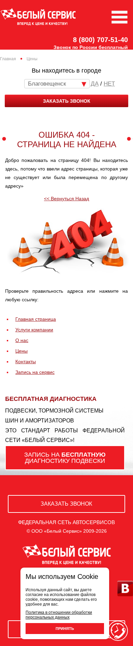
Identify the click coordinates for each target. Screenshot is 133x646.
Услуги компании (34, 329)
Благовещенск (47, 83)
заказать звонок (66, 101)
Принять (65, 628)
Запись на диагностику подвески (65, 457)
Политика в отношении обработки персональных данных (59, 615)
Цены (21, 351)
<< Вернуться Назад (66, 198)
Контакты (25, 361)
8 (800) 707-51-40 (100, 39)
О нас (21, 340)
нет (109, 83)
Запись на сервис (35, 372)
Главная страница (35, 319)
